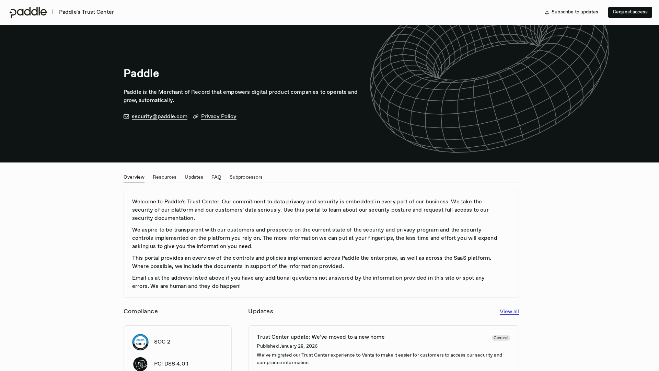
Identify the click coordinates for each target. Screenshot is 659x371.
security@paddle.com (159, 116)
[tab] (134, 176)
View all (509, 311)
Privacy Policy (218, 116)
